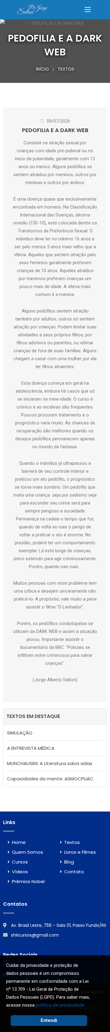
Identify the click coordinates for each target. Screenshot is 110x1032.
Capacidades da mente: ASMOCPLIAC (50, 778)
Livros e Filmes (80, 852)
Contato (74, 871)
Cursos (20, 862)
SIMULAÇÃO (19, 733)
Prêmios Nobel (28, 881)
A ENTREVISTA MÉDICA (30, 748)
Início (42, 69)
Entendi (49, 1020)
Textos (66, 69)
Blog (69, 862)
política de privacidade (60, 1005)
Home (19, 842)
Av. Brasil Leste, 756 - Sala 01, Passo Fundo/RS (58, 925)
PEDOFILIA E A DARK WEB (55, 130)
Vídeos (20, 871)
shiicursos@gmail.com (35, 935)
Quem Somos (27, 852)
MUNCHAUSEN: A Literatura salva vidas (49, 763)
